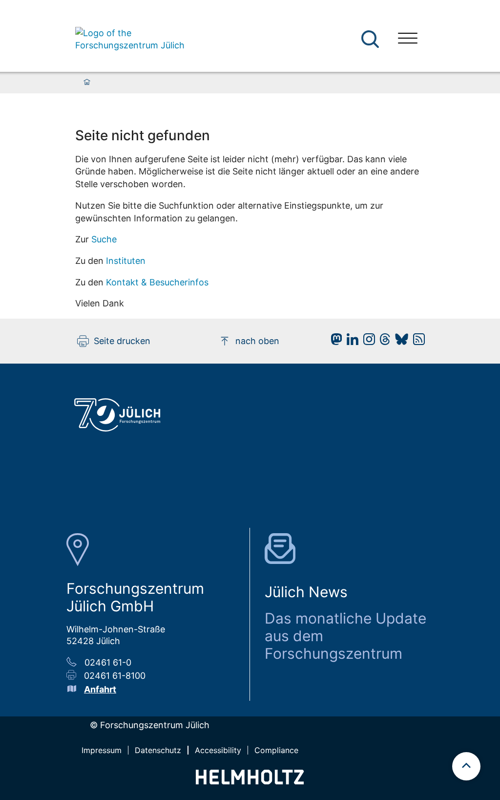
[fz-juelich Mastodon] (334, 342)
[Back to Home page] (131, 39)
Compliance (276, 750)
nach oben (257, 341)
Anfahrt (100, 689)
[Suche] (370, 39)
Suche (104, 239)
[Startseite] (87, 82)
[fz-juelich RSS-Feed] (416, 342)
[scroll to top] (466, 766)
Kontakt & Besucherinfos (157, 282)
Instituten (126, 261)
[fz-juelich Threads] (382, 342)
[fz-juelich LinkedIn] (350, 342)
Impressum (102, 750)
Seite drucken (122, 341)
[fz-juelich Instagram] (366, 342)
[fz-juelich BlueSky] (399, 342)
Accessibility (218, 750)
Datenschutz (158, 750)
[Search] (371, 39)
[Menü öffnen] (408, 39)
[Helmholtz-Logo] (250, 781)
